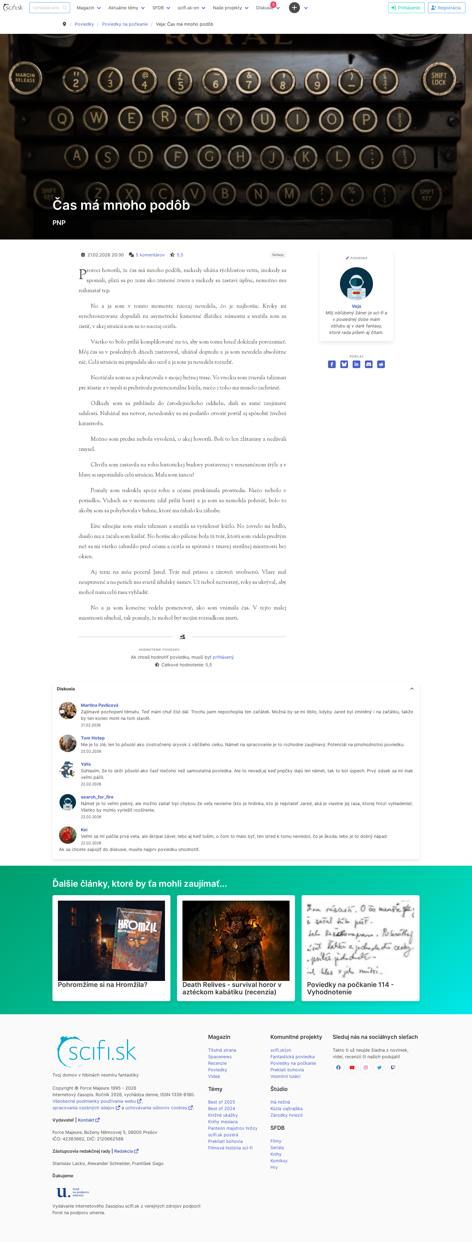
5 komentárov (150, 255)
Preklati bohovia (287, 1069)
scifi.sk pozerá (223, 1134)
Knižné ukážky (223, 1115)
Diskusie (265, 6)
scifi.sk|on (280, 1050)
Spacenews (220, 1056)
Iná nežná (280, 1102)
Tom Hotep (93, 738)
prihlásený (223, 657)
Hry (274, 1167)
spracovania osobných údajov (84, 1107)
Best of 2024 (221, 1108)
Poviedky (84, 24)
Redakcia (124, 1151)
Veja (356, 306)
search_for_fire (97, 797)
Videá (214, 1076)
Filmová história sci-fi (230, 1148)
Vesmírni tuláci (285, 1076)
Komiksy (279, 1160)
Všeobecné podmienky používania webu (94, 1101)
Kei (84, 829)
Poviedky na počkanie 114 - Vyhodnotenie (350, 988)
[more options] (412, 688)
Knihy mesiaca (223, 1121)
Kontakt (86, 1120)
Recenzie (217, 1063)
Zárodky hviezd (286, 1115)
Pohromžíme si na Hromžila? (103, 985)
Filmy (275, 1141)
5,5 (180, 255)
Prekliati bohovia (225, 1141)
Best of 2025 (221, 1102)
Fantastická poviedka (292, 1056)
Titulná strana (222, 1050)
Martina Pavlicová (99, 705)
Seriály (277, 1147)
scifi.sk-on (188, 7)
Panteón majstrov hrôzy (233, 1128)
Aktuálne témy (123, 7)
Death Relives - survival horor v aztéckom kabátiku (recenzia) (232, 988)
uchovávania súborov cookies (156, 1107)
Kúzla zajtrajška (286, 1108)
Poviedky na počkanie (125, 24)
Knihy (276, 1154)
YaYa (86, 764)
